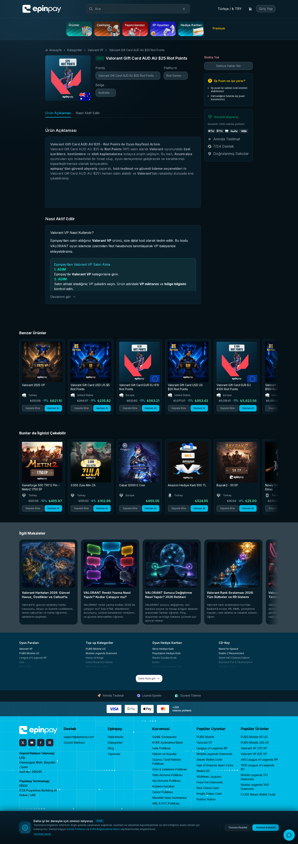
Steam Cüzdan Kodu (164, 657)
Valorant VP (26, 648)
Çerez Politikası (162, 792)
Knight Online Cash (209, 793)
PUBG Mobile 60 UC (254, 737)
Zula (21, 662)
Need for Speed (228, 648)
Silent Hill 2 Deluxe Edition (234, 657)
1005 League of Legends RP (257, 767)
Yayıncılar (114, 754)
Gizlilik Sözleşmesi (164, 737)
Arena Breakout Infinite (99, 662)
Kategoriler (115, 742)
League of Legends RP (33, 657)
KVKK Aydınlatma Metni (167, 742)
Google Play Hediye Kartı (167, 666)
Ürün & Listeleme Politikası (169, 769)
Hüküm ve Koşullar (164, 754)
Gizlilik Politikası (76, 829)
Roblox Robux (206, 799)
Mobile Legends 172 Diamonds (254, 777)
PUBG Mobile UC (29, 653)
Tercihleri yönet (42, 833)
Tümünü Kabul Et (265, 827)
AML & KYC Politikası (165, 803)
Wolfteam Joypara (209, 776)
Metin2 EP (25, 666)
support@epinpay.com (79, 737)
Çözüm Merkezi (74, 742)
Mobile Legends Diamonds (214, 754)
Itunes (156, 662)
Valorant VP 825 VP (254, 754)
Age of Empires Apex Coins (215, 765)
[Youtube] (31, 742)
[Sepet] (250, 9)
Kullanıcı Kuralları (163, 786)
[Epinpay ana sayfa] (42, 9)
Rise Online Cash (208, 788)
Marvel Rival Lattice (97, 666)
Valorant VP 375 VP (254, 748)
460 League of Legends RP (259, 759)
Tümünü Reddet (237, 827)
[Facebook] (40, 742)
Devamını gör (60, 297)
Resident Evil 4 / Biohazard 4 (236, 662)
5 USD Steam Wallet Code (258, 794)
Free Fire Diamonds (210, 782)
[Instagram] (49, 742)
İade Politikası (161, 748)
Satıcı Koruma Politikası (167, 775)
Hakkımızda (115, 737)
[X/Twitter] (23, 742)
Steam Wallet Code (209, 759)
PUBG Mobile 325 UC (255, 742)
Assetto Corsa (227, 666)
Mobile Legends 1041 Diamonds (255, 786)
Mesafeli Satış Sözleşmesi (169, 797)
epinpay (56, 168)
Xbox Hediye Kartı (163, 648)
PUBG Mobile (205, 737)
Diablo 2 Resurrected (231, 653)
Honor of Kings (95, 657)
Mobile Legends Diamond (101, 653)
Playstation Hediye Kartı (166, 653)
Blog (111, 748)
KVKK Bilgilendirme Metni (105, 829)
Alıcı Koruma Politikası (166, 780)
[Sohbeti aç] (289, 835)
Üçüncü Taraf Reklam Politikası (166, 761)
